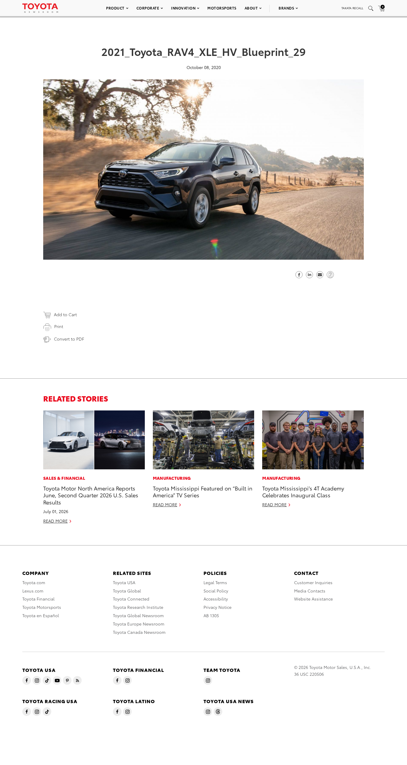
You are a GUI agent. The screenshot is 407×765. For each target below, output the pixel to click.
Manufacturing (172, 478)
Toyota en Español (40, 615)
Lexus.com (33, 591)
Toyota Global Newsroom (138, 615)
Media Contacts (309, 591)
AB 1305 (211, 615)
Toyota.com (33, 582)
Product (115, 7)
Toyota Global (127, 591)
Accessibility (216, 599)
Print (58, 326)
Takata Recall (352, 8)
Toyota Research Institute (138, 607)
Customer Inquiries (313, 582)
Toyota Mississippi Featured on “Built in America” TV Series (202, 491)
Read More (55, 521)
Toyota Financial (38, 599)
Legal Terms (215, 582)
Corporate (147, 7)
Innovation (183, 7)
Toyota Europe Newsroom (138, 624)
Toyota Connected (131, 599)
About (251, 7)
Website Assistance (313, 599)
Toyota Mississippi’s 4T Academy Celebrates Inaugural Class (303, 491)
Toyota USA (124, 582)
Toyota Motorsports (41, 607)
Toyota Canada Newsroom (139, 632)
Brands (286, 7)
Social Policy (216, 591)
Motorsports (222, 7)
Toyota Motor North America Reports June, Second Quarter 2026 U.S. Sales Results (90, 495)
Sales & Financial (64, 478)
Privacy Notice (218, 607)
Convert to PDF (69, 339)
